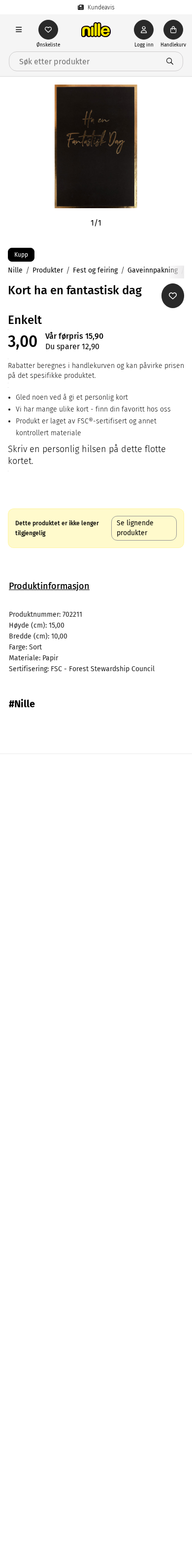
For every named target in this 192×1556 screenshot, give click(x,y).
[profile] (144, 30)
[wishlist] (48, 30)
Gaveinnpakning (153, 270)
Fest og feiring (95, 270)
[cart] (173, 30)
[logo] (96, 29)
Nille (15, 270)
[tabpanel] (96, 642)
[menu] (19, 30)
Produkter (47, 270)
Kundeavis (101, 7)
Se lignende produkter (135, 528)
